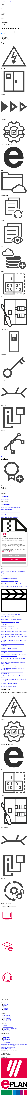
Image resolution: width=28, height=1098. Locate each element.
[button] (14, 25)
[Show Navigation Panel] (1, 8)
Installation (5, 37)
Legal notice (11, 551)
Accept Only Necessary (14, 555)
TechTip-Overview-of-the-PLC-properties (10, 614)
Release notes (6, 39)
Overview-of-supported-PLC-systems (9, 581)
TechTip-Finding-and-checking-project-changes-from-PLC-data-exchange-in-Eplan (13, 625)
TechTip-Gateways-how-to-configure (9, 666)
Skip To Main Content (6, 1)
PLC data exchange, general (12, 622)
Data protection (5, 551)
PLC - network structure (11, 683)
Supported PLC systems (11, 578)
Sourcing (7, 496)
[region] (14, 549)
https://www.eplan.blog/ (6, 1048)
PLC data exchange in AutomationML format (16, 583)
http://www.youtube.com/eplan (8, 1047)
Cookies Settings (14, 563)
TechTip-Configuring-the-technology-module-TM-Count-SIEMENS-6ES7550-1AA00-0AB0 (14, 655)
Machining (7, 568)
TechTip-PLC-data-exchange (7, 616)
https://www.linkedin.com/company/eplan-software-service (14, 1044)
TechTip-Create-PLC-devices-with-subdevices (11, 619)
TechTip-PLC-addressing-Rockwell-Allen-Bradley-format (14, 631)
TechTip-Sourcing (5, 499)
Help (4, 36)
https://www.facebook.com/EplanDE (9, 1046)
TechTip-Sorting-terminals (6, 509)
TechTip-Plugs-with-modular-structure (9, 517)
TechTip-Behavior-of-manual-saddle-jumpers (11, 507)
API (1, 456)
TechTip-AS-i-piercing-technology (8, 686)
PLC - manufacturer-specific (12, 628)
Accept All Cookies (14, 559)
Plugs (6, 514)
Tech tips (5, 38)
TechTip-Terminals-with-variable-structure (10, 512)
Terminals (7, 504)
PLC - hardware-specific (11, 648)
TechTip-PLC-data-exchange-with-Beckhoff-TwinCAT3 (13, 634)
